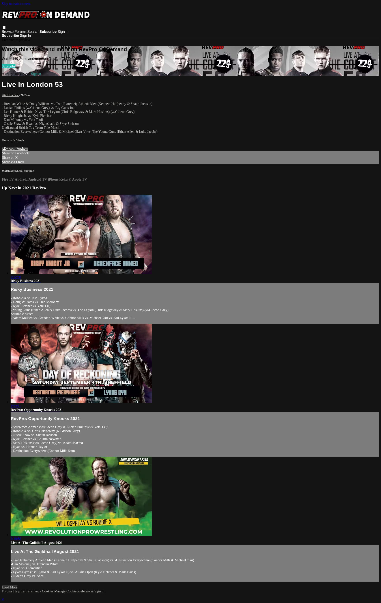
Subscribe (8, 66)
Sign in (63, 32)
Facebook (9, 149)
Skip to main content (16, 4)
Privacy (36, 591)
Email (24, 149)
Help (17, 591)
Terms (25, 591)
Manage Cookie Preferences (74, 591)
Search (33, 32)
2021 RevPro (10, 95)
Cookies (48, 591)
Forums (21, 32)
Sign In (25, 35)
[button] (4, 27)
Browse (8, 32)
